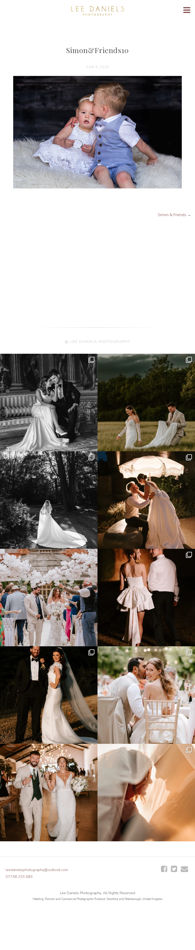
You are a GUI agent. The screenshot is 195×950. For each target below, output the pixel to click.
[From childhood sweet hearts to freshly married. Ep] (146, 597)
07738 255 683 (19, 876)
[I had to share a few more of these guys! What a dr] (146, 402)
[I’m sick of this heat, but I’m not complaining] (49, 695)
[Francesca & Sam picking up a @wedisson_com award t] (49, 792)
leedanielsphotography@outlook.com (37, 869)
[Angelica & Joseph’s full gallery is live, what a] (49, 402)
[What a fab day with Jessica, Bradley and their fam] (146, 792)
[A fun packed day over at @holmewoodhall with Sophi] (49, 597)
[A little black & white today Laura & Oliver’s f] (49, 500)
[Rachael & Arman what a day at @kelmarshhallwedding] (146, 695)
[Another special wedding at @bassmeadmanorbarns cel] (146, 500)
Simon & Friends (172, 215)
